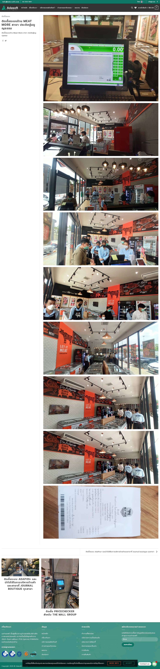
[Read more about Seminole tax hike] (157, 1)
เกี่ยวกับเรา (33, 8)
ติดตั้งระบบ (6, 16)
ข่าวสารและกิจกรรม (64, 8)
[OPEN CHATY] (154, 664)
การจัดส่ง (85, 650)
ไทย (138, 2)
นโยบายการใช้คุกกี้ (89, 642)
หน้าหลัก (24, 8)
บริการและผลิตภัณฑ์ (47, 8)
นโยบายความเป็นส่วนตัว (91, 637)
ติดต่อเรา (84, 8)
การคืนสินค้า (86, 654)
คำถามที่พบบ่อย (88, 633)
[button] (151, 2)
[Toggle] (77, 638)
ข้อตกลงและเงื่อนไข (89, 646)
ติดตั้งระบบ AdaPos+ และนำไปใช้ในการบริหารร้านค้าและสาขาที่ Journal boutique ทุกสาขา (120, 551)
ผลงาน (77, 8)
